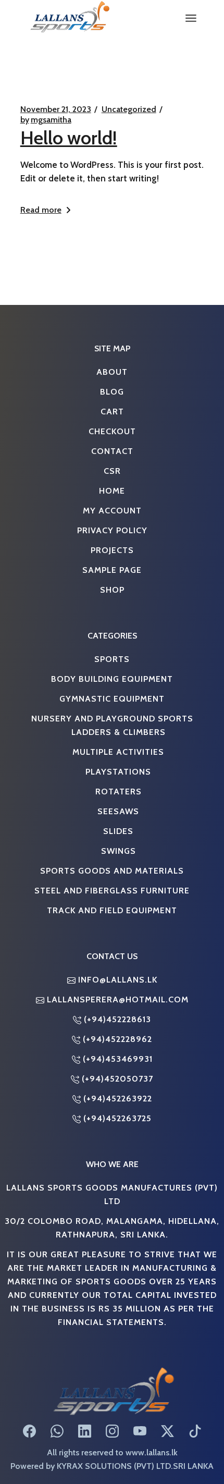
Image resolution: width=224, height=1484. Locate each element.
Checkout (112, 431)
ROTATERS (118, 791)
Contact (112, 451)
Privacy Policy (112, 530)
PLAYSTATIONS (118, 771)
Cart (112, 411)
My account (112, 510)
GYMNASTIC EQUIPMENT (112, 698)
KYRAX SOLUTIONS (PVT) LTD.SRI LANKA (135, 1466)
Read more (40, 210)
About (112, 371)
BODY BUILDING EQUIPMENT (112, 678)
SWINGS (118, 850)
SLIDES (118, 831)
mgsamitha (45, 120)
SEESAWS (118, 811)
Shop (112, 589)
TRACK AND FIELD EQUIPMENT (112, 910)
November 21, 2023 (55, 109)
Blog (112, 391)
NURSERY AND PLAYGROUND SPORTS (112, 718)
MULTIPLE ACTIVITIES (118, 751)
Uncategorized (129, 109)
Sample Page (112, 570)
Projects (112, 550)
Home (112, 490)
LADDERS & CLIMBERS (118, 732)
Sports (112, 659)
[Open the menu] (191, 18)
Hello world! (68, 137)
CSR (112, 470)
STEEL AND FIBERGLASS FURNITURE (112, 890)
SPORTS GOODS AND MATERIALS (112, 870)
